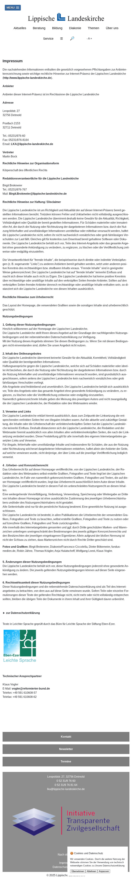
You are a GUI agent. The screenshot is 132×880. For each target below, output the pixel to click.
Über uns (112, 28)
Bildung (57, 28)
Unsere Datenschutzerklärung (109, 865)
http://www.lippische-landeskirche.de (27, 77)
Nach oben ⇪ (66, 854)
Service (48, 38)
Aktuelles (20, 28)
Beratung (39, 28)
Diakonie (75, 28)
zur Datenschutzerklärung (23, 612)
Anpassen (104, 871)
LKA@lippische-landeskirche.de (32, 144)
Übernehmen (78, 871)
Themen (93, 28)
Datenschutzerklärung (66, 867)
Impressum (66, 862)
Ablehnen (91, 871)
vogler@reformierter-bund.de (31, 688)
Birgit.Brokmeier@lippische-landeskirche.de (38, 193)
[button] (13, 8)
